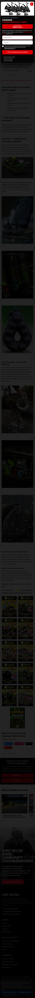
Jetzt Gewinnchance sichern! (17, 52)
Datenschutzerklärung (9, 48)
